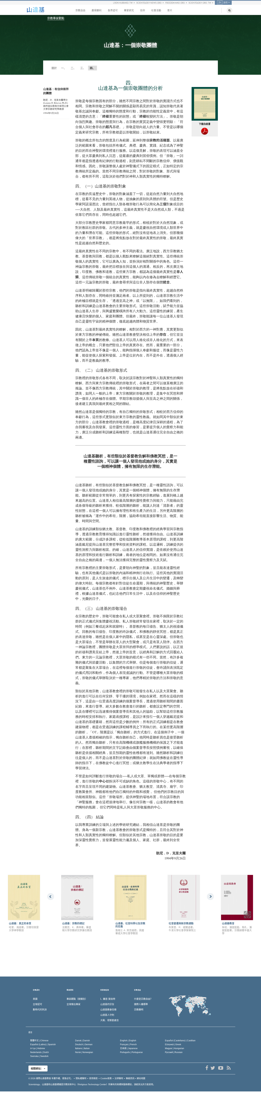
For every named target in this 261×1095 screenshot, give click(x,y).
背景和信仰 (104, 990)
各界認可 (113, 10)
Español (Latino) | (43, 1044)
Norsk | (84, 1052)
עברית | (37, 1048)
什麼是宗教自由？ (143, 999)
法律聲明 (119, 1078)
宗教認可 (36, 990)
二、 (73, 68)
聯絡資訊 (130, 1078)
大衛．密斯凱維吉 (109, 1020)
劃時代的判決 (40, 1009)
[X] (213, 1067)
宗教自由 (80, 10)
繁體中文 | (39, 1040)
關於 (54, 68)
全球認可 (37, 1004)
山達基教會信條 (108, 1009)
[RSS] (228, 1067)
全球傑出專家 (73, 1004)
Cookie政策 (106, 1078)
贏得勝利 (97, 10)
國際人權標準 (141, 1004)
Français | (128, 1044)
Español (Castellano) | (180, 1040)
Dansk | (82, 1040)
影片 (169, 10)
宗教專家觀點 (55, 18)
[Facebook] (207, 1067)
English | (128, 1040)
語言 (30, 1032)
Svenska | (39, 1056)
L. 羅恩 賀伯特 (107, 999)
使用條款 (93, 1078)
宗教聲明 (138, 1009)
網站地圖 (141, 1078)
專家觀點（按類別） (77, 999)
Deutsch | (84, 1044)
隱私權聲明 (81, 1078)
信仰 (142, 10)
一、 (63, 68)
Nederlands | (39, 1052)
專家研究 (129, 10)
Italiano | (82, 1048)
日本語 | (129, 1048)
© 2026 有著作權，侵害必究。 (50, 1078)
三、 (83, 68)
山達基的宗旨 (107, 1004)
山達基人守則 (107, 1015)
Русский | (174, 1052)
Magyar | (174, 1048)
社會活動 (156, 10)
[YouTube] (221, 1067)
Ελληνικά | (173, 1044)
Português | (131, 1052)
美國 (35, 999)
